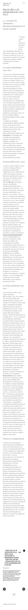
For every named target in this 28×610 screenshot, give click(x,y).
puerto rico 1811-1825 (11, 559)
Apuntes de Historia (7, 4)
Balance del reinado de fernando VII (11, 570)
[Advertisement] (10, 39)
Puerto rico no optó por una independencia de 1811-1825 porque (11, 579)
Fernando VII (13, 574)
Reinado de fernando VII (13, 580)
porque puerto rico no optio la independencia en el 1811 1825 (13, 563)
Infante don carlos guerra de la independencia (11, 576)
